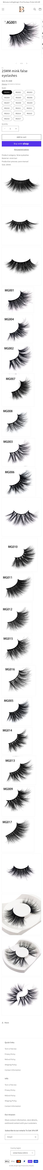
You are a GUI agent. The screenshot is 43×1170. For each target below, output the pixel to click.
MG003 (29, 92)
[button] (3, 9)
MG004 (7, 97)
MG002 (18, 92)
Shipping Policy (11, 1065)
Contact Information (13, 1070)
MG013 (7, 113)
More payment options (21, 149)
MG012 (29, 108)
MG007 (7, 103)
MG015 (29, 113)
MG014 (18, 113)
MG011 (18, 108)
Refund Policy (10, 1059)
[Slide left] (16, 63)
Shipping (4, 84)
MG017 (18, 119)
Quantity (5, 124)
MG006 (29, 97)
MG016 (7, 119)
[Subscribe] (35, 1137)
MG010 (7, 108)
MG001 (7, 92)
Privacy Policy (10, 1054)
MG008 (18, 103)
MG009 (29, 103)
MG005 (18, 97)
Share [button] (7, 1023)
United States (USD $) (20, 1153)
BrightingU (17, 1165)
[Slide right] (26, 63)
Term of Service (10, 1049)
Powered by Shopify (27, 1165)
